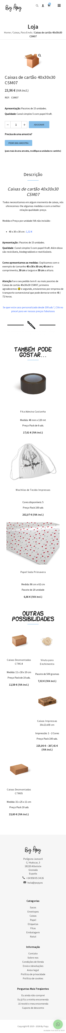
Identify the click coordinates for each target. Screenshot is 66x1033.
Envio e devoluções (33, 965)
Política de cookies (33, 978)
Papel (33, 919)
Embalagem (33, 932)
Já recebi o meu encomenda (33, 1003)
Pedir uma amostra (18, 143)
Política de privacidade (33, 974)
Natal (33, 936)
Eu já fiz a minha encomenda (33, 999)
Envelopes (33, 911)
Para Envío (26, 32)
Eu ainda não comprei (33, 995)
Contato (33, 953)
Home (7, 32)
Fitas (33, 928)
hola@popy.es (35, 882)
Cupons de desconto (33, 1007)
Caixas (16, 32)
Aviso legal (33, 970)
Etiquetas (33, 924)
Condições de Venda (33, 961)
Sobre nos (33, 957)
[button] (40, 55)
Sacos (33, 907)
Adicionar (39, 124)
